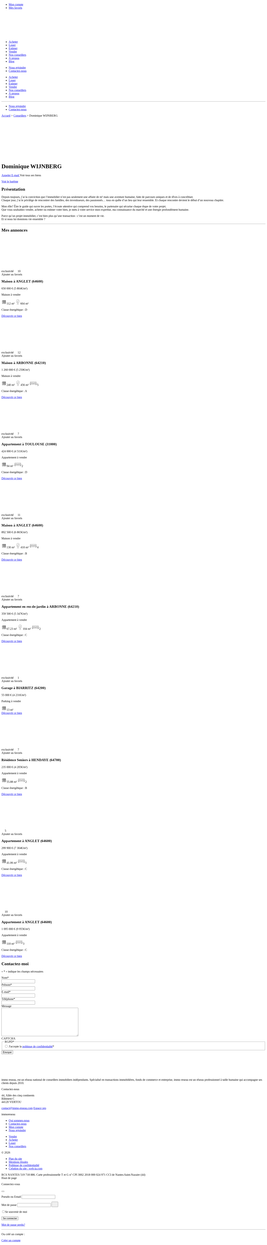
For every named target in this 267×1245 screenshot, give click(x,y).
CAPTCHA (8, 1038)
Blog (11, 61)
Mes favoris (15, 7)
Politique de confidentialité (24, 1165)
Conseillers (19, 115)
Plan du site (15, 1158)
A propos (14, 58)
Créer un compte (11, 1240)
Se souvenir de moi (16, 1211)
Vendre (13, 51)
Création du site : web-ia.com (25, 1168)
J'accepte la (31, 1046)
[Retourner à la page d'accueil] (25, 35)
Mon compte (16, 4)
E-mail (6, 991)
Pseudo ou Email (11, 1196)
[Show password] (55, 1204)
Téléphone (8, 999)
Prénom (6, 984)
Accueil (5, 115)
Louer (12, 45)
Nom (5, 977)
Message (6, 1006)
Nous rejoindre (17, 67)
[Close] (2, 1191)
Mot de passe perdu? (13, 1224)
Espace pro (39, 1108)
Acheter (13, 41)
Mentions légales (18, 1162)
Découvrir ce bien (11, 315)
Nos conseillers (17, 54)
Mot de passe (9, 1204)
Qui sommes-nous (19, 1120)
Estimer (13, 48)
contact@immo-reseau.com (17, 1108)
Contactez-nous (18, 70)
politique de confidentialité (37, 1046)
